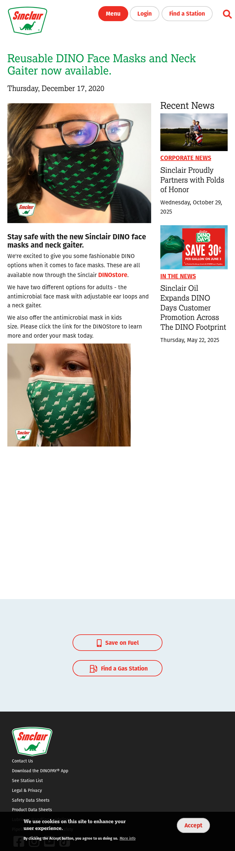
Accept (193, 825)
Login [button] (144, 13)
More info (128, 838)
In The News (178, 275)
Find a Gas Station (123, 668)
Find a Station (187, 13)
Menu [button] (113, 13)
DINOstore (112, 274)
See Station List (27, 780)
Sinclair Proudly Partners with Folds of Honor (192, 179)
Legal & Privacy (27, 790)
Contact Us (22, 761)
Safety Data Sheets (31, 800)
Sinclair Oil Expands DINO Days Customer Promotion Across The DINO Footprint (193, 307)
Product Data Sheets (32, 810)
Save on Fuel (121, 642)
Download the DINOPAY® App (40, 771)
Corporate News (185, 157)
